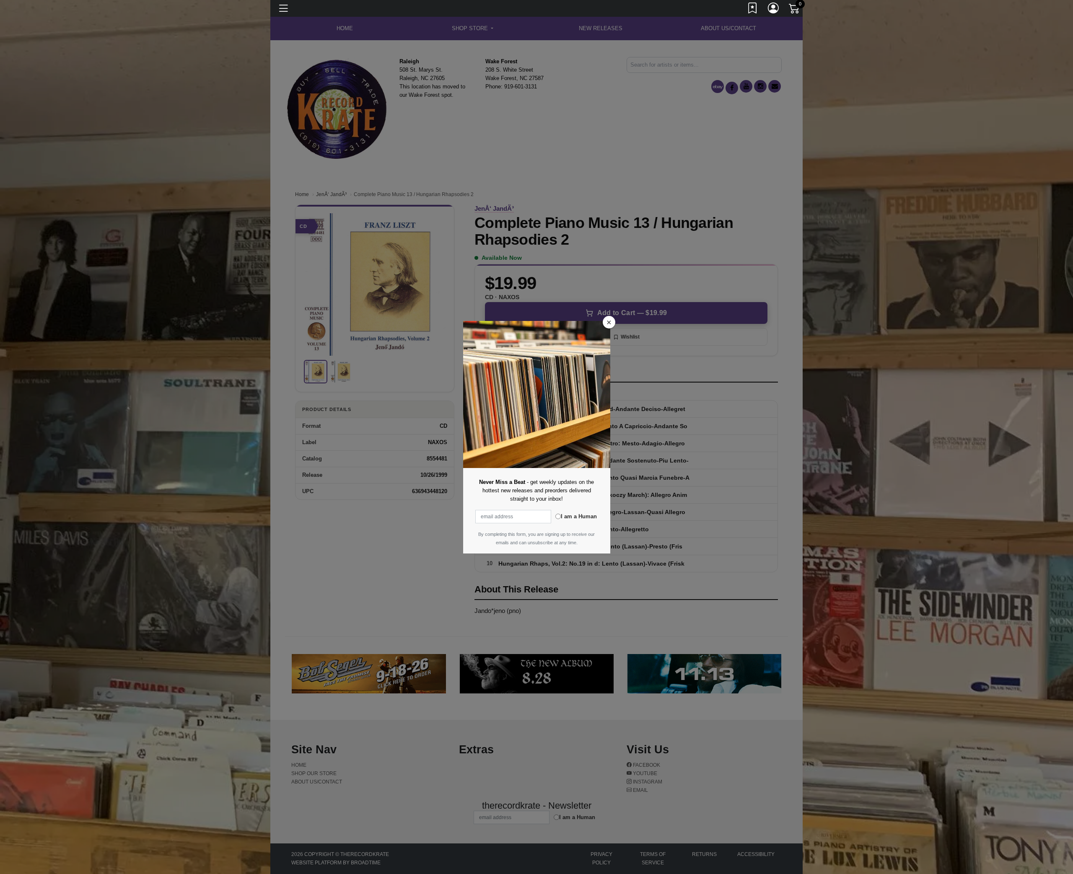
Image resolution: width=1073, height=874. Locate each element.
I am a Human (579, 516)
